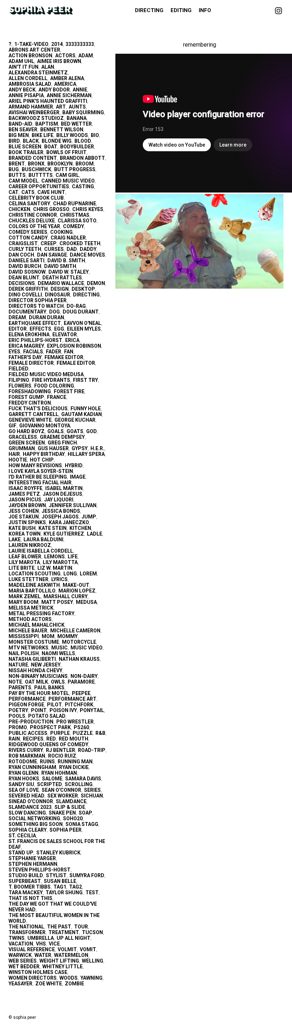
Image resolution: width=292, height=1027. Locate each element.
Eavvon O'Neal (82, 323)
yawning (91, 978)
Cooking (61, 232)
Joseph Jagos (60, 517)
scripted (49, 784)
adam (85, 55)
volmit (67, 949)
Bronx (36, 164)
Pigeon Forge (26, 704)
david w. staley (68, 272)
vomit (88, 949)
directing (86, 294)
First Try (85, 380)
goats (75, 431)
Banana (77, 118)
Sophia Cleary (28, 830)
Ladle (94, 534)
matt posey (57, 602)
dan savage (52, 255)
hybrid (74, 465)
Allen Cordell (28, 78)
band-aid (20, 124)
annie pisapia (26, 95)
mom (48, 636)
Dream (17, 317)
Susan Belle (60, 881)
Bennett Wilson (61, 129)
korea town (25, 534)
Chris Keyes (87, 209)
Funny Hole (86, 408)
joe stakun (24, 517)
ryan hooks (24, 778)
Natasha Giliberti (32, 659)
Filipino (19, 380)
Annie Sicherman (69, 95)
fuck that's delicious (38, 408)
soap (85, 813)
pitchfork (79, 704)
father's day (25, 357)
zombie (74, 983)
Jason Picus (25, 499)
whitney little (62, 966)
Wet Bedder (24, 966)
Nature (18, 665)
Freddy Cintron (30, 403)
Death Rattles (62, 277)
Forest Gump (26, 397)
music (59, 648)
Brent (17, 164)
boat (50, 146)
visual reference (32, 949)
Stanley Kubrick (58, 852)
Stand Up (21, 852)
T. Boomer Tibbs (30, 887)
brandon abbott (82, 158)
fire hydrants (51, 380)
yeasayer (20, 983)
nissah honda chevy (35, 670)
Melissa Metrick (31, 608)
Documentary (27, 312)
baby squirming (83, 112)
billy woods (72, 135)
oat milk (36, 682)
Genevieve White (30, 420)
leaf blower (25, 556)
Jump (89, 517)
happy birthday (44, 454)
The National (26, 926)
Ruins (47, 761)
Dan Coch (21, 255)
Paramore (81, 682)
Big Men (19, 135)
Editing (181, 10)
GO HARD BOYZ (27, 431)
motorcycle (79, 642)
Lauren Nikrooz (30, 545)
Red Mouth (73, 739)
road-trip (91, 750)
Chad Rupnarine (74, 203)
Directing (149, 10)
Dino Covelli (25, 294)
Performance (27, 699)
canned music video (68, 181)
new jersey (46, 665)
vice (54, 944)
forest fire (69, 391)
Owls (58, 682)
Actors (65, 55)
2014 (57, 44)
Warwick (20, 955)
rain (14, 739)
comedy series (28, 232)
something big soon (36, 824)
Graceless (23, 437)
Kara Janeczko (69, 522)
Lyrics (59, 579)
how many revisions (35, 465)
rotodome (23, 761)
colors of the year (34, 226)
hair (14, 454)
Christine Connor (33, 215)
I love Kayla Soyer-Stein (41, 471)
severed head (27, 796)
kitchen (80, 528)
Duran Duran (46, 317)
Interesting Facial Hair (40, 482)
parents (20, 687)
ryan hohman (59, 773)
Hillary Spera (86, 454)
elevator (64, 334)
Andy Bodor (54, 90)
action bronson (30, 55)
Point (39, 710)
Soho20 (73, 818)
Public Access (28, 733)
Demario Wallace (61, 283)
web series (23, 961)
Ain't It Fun (23, 67)
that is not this (30, 898)
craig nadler (68, 238)
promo (18, 727)
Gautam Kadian (81, 414)
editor (18, 329)
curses (54, 249)
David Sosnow (27, 272)
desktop (83, 289)
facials (33, 351)
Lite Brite (22, 568)
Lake (15, 539)
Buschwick (36, 169)
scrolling (79, 784)
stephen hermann (33, 864)
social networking (34, 818)
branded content (33, 158)
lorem (88, 573)
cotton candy (28, 238)
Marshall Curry (65, 596)
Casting (83, 186)
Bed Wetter (76, 124)
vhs (41, 944)
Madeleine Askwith (34, 585)
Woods (68, 978)
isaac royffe (25, 488)
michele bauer (28, 630)
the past (59, 926)
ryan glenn (23, 773)
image (77, 477)
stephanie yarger (32, 858)
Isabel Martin (64, 488)
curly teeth (25, 249)
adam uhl (21, 61)
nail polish (24, 653)
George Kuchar (74, 420)
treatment (63, 932)
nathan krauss (79, 659)
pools (17, 716)
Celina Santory (29, 203)
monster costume (34, 642)
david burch (25, 266)
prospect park (50, 727)
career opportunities (39, 186)
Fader (53, 351)
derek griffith (28, 289)
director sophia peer (38, 300)
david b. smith (66, 260)
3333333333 (80, 44)
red (51, 739)
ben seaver (23, 129)
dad (72, 249)
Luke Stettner (28, 579)
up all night (73, 938)
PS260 (81, 727)
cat (14, 192)
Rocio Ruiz (62, 756)
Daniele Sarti (27, 260)
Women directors (33, 978)
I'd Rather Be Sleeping (38, 477)
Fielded (18, 369)
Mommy (67, 636)
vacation (21, 944)
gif (12, 425)
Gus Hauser (53, 448)
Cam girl (67, 175)
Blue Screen (25, 146)
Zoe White (48, 983)
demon (96, 283)
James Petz (24, 494)
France (56, 397)
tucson (92, 932)
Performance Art (72, 699)
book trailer (26, 152)
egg (59, 329)
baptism (46, 124)
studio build (26, 875)
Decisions (22, 283)
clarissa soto (77, 220)
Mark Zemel (25, 596)
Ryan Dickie (74, 767)
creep (49, 243)
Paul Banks (49, 687)
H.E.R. (97, 448)
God (91, 431)
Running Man (75, 761)
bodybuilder (77, 146)
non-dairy (84, 676)
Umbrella (40, 938)
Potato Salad (47, 716)
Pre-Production (31, 722)
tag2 (75, 887)
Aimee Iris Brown (59, 61)
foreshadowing (30, 391)
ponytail (92, 710)
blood (82, 141)
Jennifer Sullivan (73, 505)
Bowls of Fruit (66, 152)
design (60, 289)
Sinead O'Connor (31, 801)
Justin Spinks (27, 522)
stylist (56, 875)
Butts (17, 175)
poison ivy (63, 710)
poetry (18, 710)
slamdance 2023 (30, 807)
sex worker (62, 796)
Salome (52, 778)
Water (43, 955)
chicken (19, 209)
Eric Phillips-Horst (35, 340)
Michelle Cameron (75, 630)
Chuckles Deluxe (32, 220)
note (15, 682)
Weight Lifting (59, 961)
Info (205, 10)
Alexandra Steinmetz (38, 72)
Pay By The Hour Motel (39, 693)
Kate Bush (22, 528)
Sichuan (92, 796)
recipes (33, 739)
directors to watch (36, 306)
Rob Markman (27, 756)
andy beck (22, 90)
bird (14, 141)
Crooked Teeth (79, 243)
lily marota (24, 562)
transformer (27, 932)
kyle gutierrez (63, 534)
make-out (76, 585)
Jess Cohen (24, 511)
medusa (86, 602)
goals (55, 431)
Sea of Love (24, 790)
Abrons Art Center (34, 50)
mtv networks (28, 648)
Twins (17, 938)
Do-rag (76, 306)
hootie (18, 460)
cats (28, 192)
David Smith (60, 266)
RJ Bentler (60, 750)
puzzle (83, 733)
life (73, 556)
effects (40, 329)
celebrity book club (36, 198)
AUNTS (77, 107)
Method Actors (30, 619)
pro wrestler (75, 722)
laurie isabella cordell (41, 551)
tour (81, 926)
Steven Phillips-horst (40, 870)
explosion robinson (74, 346)
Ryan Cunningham (32, 767)
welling (92, 961)
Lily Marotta (60, 562)
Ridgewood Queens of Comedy (48, 744)
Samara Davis (83, 778)
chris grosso (51, 209)
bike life (42, 135)
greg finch (62, 443)
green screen (27, 443)
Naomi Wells (58, 653)
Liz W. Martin (54, 568)
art (61, 107)
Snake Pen (62, 813)
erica (72, 340)
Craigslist (23, 243)
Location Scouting (35, 573)
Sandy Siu (21, 784)
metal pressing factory (41, 613)
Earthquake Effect (35, 323)
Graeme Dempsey (62, 437)
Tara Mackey (26, 892)
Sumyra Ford (86, 875)
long (70, 573)
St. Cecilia (22, 835)
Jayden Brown (27, 505)
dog (54, 312)
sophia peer (65, 830)
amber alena (67, 78)
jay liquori (58, 499)
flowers (20, 386)
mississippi (24, 636)
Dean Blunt (24, 277)
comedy (73, 226)
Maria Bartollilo (32, 591)
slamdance (71, 801)
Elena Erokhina (29, 334)
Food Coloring (54, 386)
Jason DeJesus (62, 494)
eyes (14, 351)
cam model (23, 181)
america (65, 84)
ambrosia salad (30, 84)
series (92, 790)
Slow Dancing (27, 813)
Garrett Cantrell (33, 414)
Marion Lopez (76, 591)
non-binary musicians (38, 676)
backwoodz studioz (36, 118)
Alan (47, 67)
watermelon (71, 955)
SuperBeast (25, 881)
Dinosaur (57, 294)
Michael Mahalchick (36, 625)
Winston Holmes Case (38, 972)
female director (31, 363)
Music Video (87, 648)
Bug (14, 169)
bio (95, 135)
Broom (84, 164)
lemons (54, 556)
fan (68, 351)
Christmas (74, 215)
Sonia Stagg (82, 824)
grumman (22, 448)
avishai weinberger (34, 112)
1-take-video (31, 44)
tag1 (59, 887)
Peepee (81, 693)
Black (31, 141)
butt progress (74, 169)
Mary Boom (23, 602)
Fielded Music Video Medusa (46, 374)
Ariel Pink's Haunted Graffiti (48, 101)
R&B (100, 733)
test (92, 892)
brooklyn (60, 164)
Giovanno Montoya (44, 425)
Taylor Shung (64, 892)
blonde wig (57, 141)
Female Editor (76, 363)
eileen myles (84, 329)
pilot (54, 704)
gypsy (80, 448)
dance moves (87, 255)
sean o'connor (61, 790)
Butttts (40, 175)
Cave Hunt (51, 192)
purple (60, 733)
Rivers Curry (26, 750)
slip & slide (69, 807)
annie (80, 90)
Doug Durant (81, 312)
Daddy (88, 249)
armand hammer (31, 107)
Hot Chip (42, 460)
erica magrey (26, 346)
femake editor (64, 357)
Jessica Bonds (61, 511)
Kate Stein (52, 528)
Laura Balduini (43, 539)
